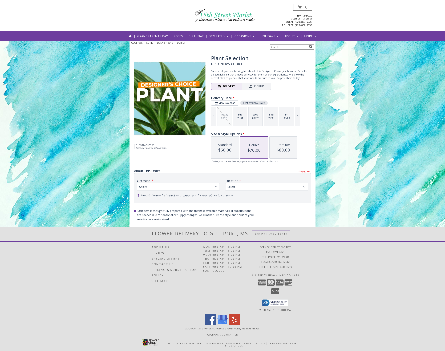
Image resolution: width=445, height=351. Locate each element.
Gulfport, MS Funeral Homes (204, 328)
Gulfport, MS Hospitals (243, 328)
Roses (178, 36)
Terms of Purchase (283, 343)
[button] (302, 7)
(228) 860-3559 (303, 25)
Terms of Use (233, 345)
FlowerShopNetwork (225, 343)
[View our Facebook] (210, 324)
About (290, 36)
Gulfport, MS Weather (222, 334)
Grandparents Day (152, 36)
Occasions (242, 36)
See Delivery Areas (271, 234)
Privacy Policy (254, 343)
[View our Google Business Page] (222, 324)
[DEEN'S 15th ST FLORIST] (224, 14)
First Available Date (254, 103)
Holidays (268, 36)
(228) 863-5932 (303, 21)
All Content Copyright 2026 (188, 343)
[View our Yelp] (234, 324)
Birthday (196, 36)
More (308, 36)
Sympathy (217, 36)
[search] (311, 47)
